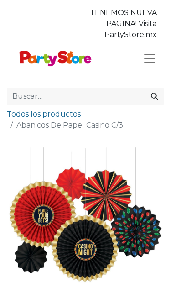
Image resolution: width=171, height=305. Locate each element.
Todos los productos (44, 114)
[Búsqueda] (154, 96)
